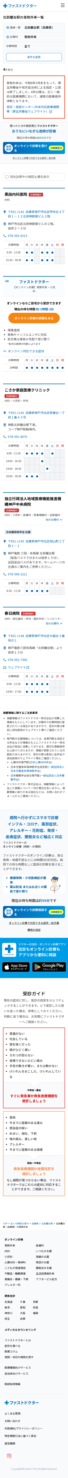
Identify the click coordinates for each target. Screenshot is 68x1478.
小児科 (8, 1256)
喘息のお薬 (42, 1262)
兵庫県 (35, 1223)
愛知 (22, 1307)
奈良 (35, 1307)
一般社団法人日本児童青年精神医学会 (37, 769)
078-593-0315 (17, 235)
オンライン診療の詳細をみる (34, 318)
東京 (7, 1307)
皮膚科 (40, 1245)
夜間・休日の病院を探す (19, 1357)
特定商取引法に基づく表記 (20, 1436)
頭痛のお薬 (42, 1256)
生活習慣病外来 (45, 1273)
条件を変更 (34, 57)
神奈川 (8, 1313)
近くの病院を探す (20, 1223)
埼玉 (7, 1318)
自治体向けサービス (16, 1373)
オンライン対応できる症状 (26, 351)
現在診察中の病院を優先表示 (29, 176)
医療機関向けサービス (18, 1367)
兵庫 (22, 1318)
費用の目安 (34, 930)
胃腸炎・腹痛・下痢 (16, 1279)
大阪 (22, 1313)
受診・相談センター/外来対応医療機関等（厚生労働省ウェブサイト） (33, 109)
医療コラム (11, 1351)
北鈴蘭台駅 (47, 1223)
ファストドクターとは (18, 1340)
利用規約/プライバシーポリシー (23, 1428)
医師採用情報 (12, 1384)
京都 (35, 1302)
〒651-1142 (36, 213)
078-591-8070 (17, 436)
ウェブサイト (17, 667)
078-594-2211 (17, 574)
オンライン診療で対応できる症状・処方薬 (34, 157)
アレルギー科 (12, 1285)
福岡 (35, 1313)
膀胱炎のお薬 (44, 1268)
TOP (5, 1223)
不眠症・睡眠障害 (15, 1273)
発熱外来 (10, 1245)
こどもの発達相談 (15, 1268)
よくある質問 (12, 1413)
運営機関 (10, 1443)
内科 (7, 1251)
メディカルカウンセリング (20, 1330)
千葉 (22, 1302)
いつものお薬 (44, 1251)
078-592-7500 (17, 659)
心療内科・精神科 (15, 1262)
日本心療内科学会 (40, 762)
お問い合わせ (12, 1421)
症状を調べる (12, 1346)
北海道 (8, 1302)
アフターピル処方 (46, 1279)
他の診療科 (52, 519)
